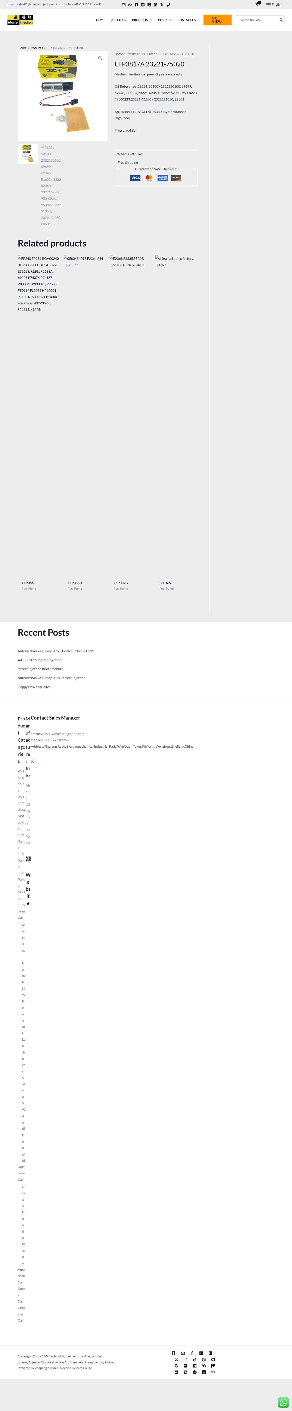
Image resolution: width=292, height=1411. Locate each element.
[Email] (123, 5)
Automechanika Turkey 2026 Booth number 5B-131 (56, 651)
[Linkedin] (143, 5)
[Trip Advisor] (213, 1372)
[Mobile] (173, 1353)
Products (36, 48)
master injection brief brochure (40, 669)
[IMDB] (185, 1366)
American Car (21, 1275)
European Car (21, 911)
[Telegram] (195, 1372)
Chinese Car (21, 1314)
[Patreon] (213, 1366)
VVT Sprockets (21, 803)
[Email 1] (183, 1353)
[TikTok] (195, 1359)
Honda (23, 1225)
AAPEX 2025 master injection (39, 660)
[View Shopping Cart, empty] (256, 4)
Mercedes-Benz (23, 950)
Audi (23, 1122)
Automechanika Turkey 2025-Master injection (52, 678)
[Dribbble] (204, 1359)
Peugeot (23, 1147)
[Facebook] (136, 5)
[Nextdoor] (204, 1366)
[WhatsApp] (130, 5)
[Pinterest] (149, 5)
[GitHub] (213, 1359)
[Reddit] (176, 1372)
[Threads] (204, 1372)
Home (22, 48)
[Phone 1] (168, 5)
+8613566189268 (55, 740)
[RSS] (185, 1372)
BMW (23, 988)
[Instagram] (156, 5)
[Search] (281, 20)
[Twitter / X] (162, 5)
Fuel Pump (148, 54)
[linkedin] (201, 1353)
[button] (274, 4)
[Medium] (195, 1366)
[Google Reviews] (176, 1366)
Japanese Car (21, 1173)
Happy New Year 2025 (34, 687)
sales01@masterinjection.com (62, 734)
